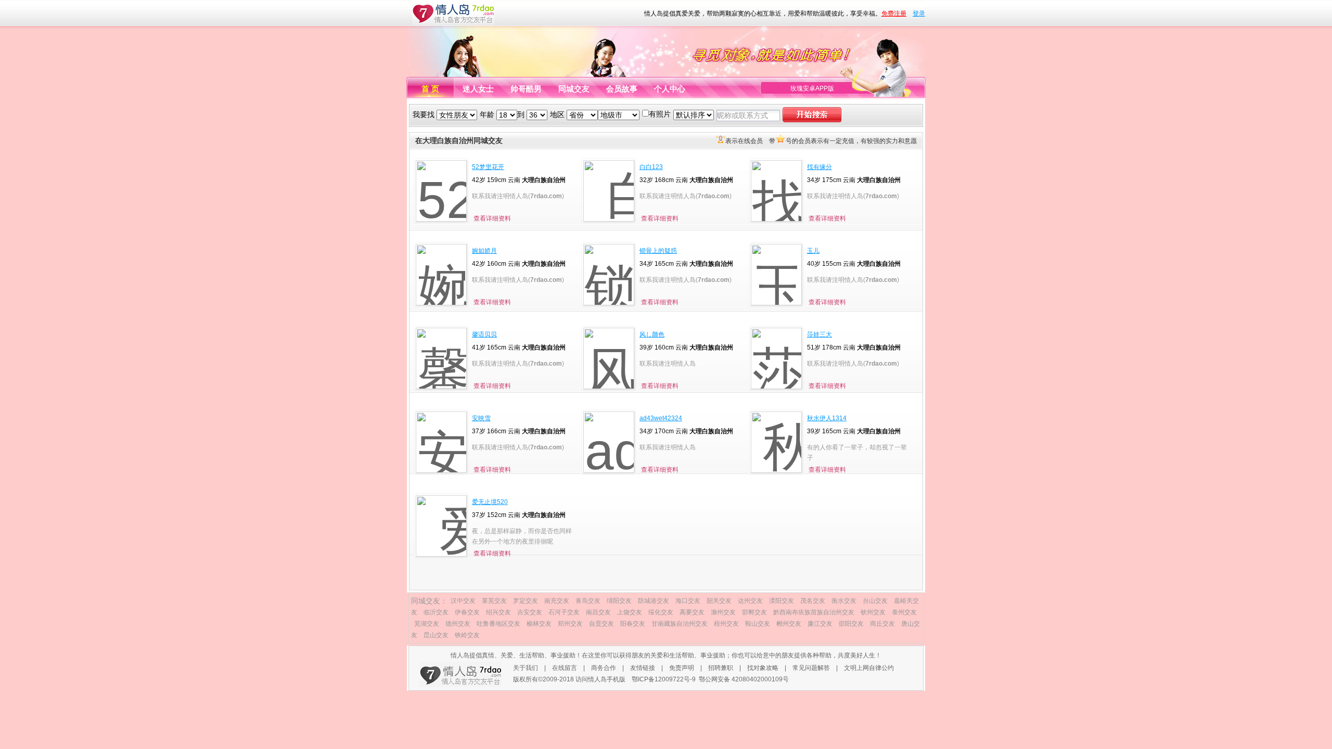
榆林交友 (539, 623)
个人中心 (669, 88)
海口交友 (687, 600)
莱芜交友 (494, 600)
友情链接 (642, 667)
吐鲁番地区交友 (498, 623)
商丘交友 (882, 623)
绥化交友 (660, 612)
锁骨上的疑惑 (658, 250)
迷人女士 (478, 88)
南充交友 (556, 600)
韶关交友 (719, 600)
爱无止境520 (490, 502)
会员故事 (621, 88)
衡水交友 (843, 600)
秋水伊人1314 (827, 418)
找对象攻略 (762, 667)
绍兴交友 (498, 612)
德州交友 (457, 623)
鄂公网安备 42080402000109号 (744, 679)
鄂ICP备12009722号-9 (664, 679)
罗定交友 (525, 600)
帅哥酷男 (526, 88)
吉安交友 (529, 612)
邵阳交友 (851, 623)
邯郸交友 (754, 612)
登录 (919, 13)
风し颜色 (651, 334)
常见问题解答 (811, 667)
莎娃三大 (819, 334)
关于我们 (525, 667)
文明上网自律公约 (869, 667)
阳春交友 (632, 623)
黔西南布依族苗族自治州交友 (813, 612)
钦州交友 (873, 612)
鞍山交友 (757, 623)
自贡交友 (601, 623)
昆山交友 (436, 635)
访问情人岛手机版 (600, 679)
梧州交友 (726, 623)
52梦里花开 (488, 167)
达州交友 (750, 600)
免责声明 (681, 667)
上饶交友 (629, 612)
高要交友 (692, 612)
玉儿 (813, 250)
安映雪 (481, 418)
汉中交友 (463, 600)
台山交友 (875, 600)
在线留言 (564, 667)
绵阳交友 (619, 600)
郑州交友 (570, 623)
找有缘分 (819, 167)
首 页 (430, 88)
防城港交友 (653, 600)
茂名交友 (812, 600)
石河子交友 (564, 612)
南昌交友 (598, 612)
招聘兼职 (720, 667)
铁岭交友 (467, 635)
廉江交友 (820, 623)
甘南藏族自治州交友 (679, 623)
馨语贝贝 (484, 334)
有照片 (660, 114)
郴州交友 (788, 623)
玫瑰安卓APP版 (812, 88)
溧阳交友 (781, 600)
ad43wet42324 (660, 418)
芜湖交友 (426, 623)
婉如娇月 (484, 250)
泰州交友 (904, 612)
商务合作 (603, 667)
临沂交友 (436, 612)
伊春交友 (467, 612)
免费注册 (893, 13)
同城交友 (574, 88)
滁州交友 (723, 612)
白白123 (651, 167)
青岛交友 (587, 600)
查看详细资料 (492, 218)
